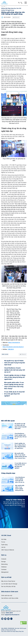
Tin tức (3, 6)
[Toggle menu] (25, 3)
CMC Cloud (5, 354)
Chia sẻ (17, 17)
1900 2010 (9, 612)
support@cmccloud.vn (12, 614)
